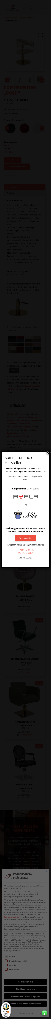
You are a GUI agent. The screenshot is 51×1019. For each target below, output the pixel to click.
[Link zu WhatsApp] (45, 1012)
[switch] (6, 1015)
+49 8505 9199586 (25, 549)
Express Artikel (25, 538)
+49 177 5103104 (25, 552)
